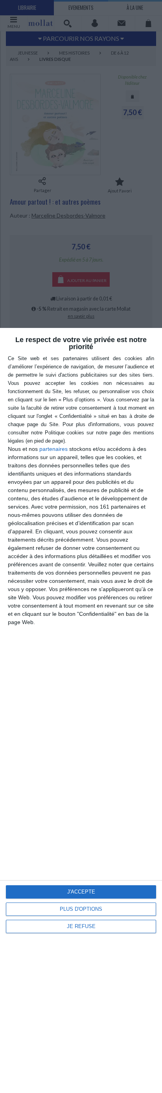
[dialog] (81, 710)
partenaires (53, 449)
